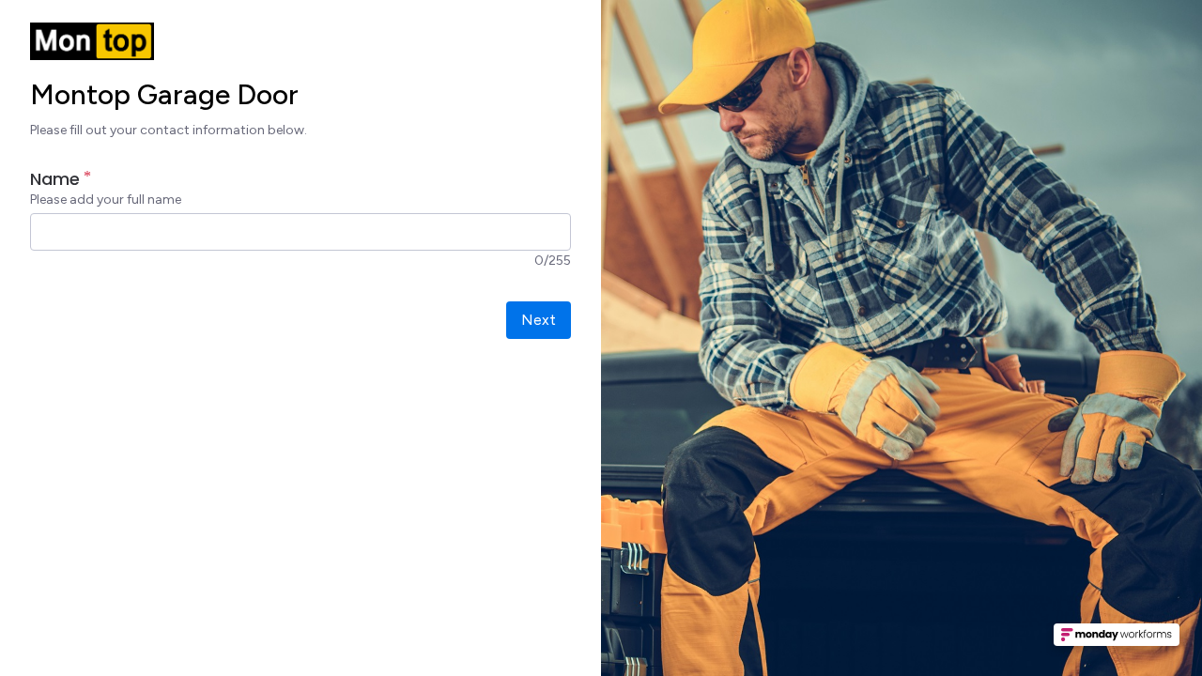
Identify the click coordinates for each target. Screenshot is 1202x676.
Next (538, 320)
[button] (1116, 640)
